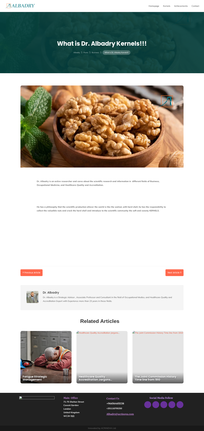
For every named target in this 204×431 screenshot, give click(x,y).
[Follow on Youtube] (171, 404)
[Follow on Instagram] (180, 404)
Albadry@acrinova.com (120, 414)
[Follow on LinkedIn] (163, 404)
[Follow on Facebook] (147, 404)
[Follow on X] (155, 404)
